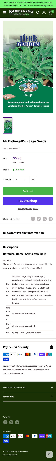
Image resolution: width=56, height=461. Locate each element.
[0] (50, 12)
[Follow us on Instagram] (17, 422)
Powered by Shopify (10, 455)
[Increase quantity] (33, 179)
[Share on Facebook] (33, 219)
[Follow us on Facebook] (5, 422)
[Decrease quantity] (16, 179)
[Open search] (38, 12)
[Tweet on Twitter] (45, 219)
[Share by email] (51, 219)
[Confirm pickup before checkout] (28, 203)
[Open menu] (4, 12)
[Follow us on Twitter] (11, 422)
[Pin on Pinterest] (39, 219)
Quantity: (7, 179)
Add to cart (28, 191)
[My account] (44, 12)
